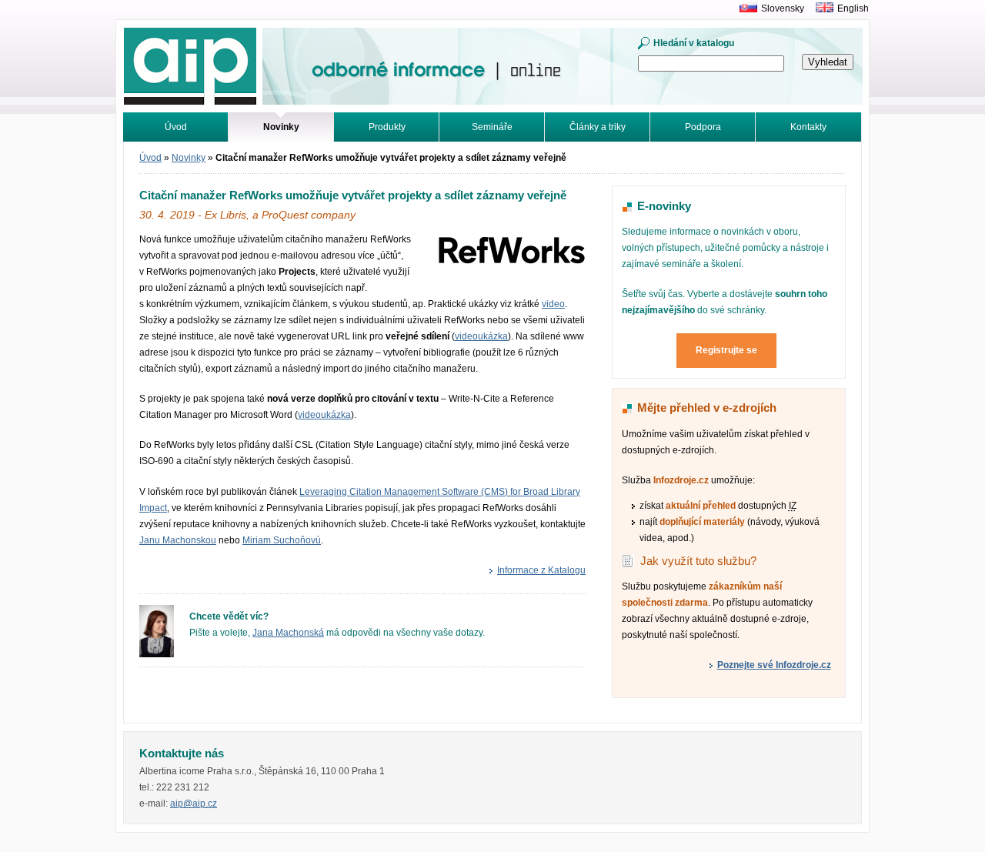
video (553, 304)
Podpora (703, 127)
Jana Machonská (288, 632)
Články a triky (597, 127)
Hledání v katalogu (693, 43)
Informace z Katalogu (541, 570)
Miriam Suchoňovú (281, 540)
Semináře (492, 127)
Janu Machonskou (177, 540)
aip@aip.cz (193, 803)
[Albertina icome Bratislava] (744, 8)
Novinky (188, 157)
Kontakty (808, 127)
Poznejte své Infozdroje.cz (774, 665)
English (853, 8)
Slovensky (782, 8)
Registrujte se (726, 350)
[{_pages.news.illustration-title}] (511, 261)
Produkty (387, 127)
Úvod (176, 127)
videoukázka (481, 336)
